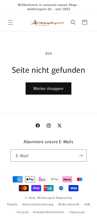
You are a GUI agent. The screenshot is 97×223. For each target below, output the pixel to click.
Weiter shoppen (48, 88)
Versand (22, 212)
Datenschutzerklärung (38, 204)
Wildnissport (46, 197)
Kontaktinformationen (48, 212)
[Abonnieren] (80, 155)
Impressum (77, 212)
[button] (10, 22)
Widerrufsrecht (68, 204)
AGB (87, 204)
